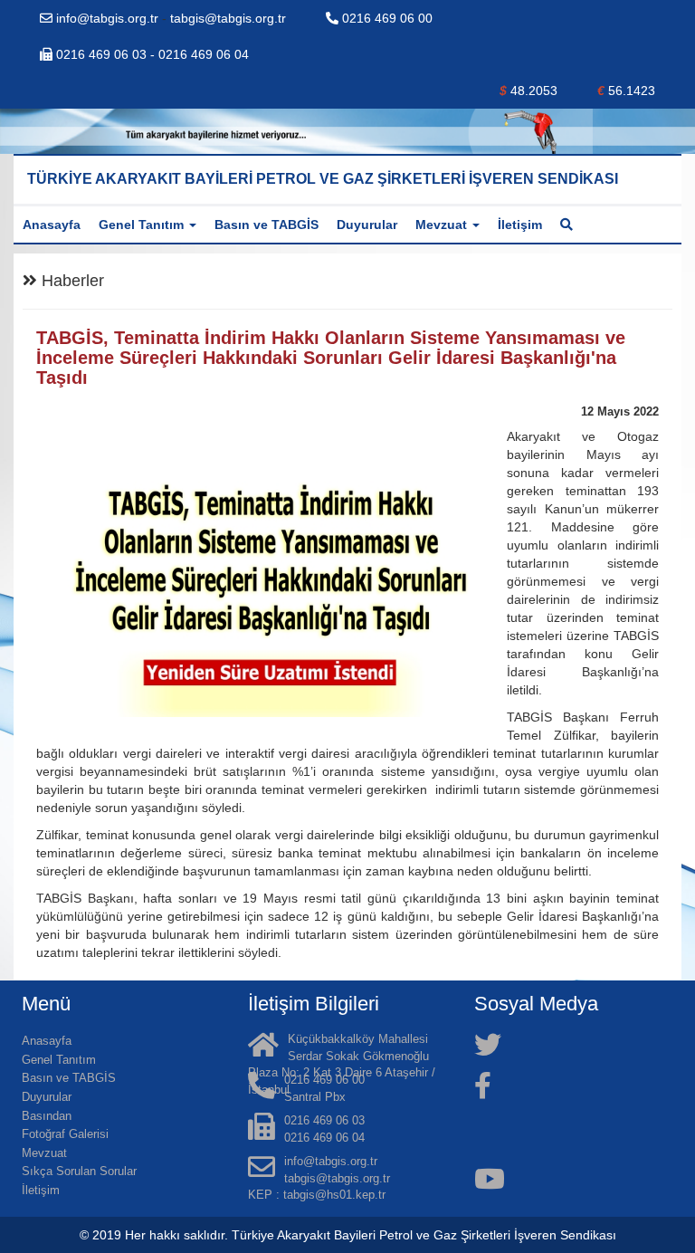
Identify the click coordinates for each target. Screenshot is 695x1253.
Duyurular (367, 224)
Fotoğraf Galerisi (65, 1134)
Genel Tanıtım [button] (143, 224)
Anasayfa (52, 224)
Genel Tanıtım (59, 1059)
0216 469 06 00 (385, 18)
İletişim (520, 224)
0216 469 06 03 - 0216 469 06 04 (150, 54)
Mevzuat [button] (443, 224)
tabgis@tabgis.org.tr (228, 18)
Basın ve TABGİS (266, 224)
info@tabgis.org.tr (107, 18)
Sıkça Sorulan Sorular (79, 1171)
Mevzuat (44, 1153)
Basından (46, 1116)
